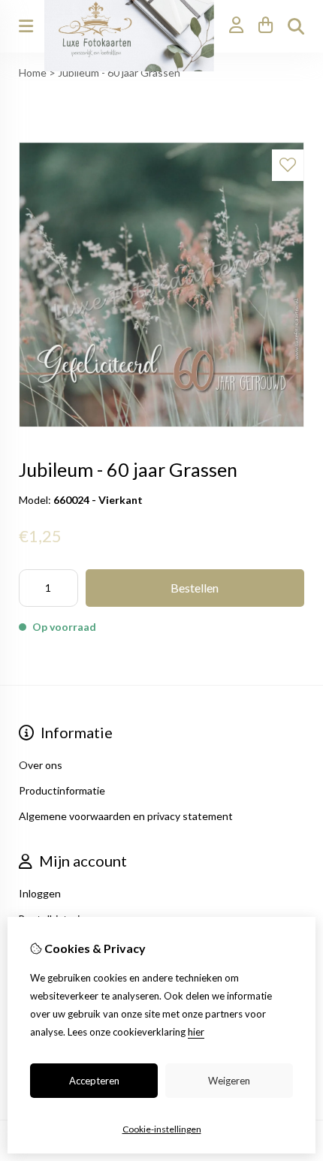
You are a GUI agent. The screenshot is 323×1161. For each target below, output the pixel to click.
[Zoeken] (296, 26)
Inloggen (40, 893)
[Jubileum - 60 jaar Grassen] (161, 423)
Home (33, 72)
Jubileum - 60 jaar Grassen (119, 72)
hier (196, 1032)
